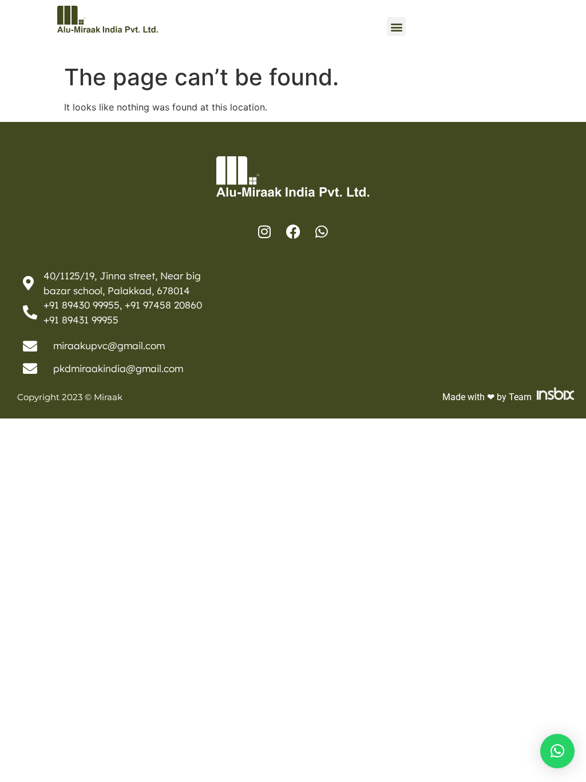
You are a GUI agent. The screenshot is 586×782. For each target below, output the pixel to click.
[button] (396, 26)
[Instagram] (264, 231)
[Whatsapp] (321, 231)
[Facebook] (293, 231)
